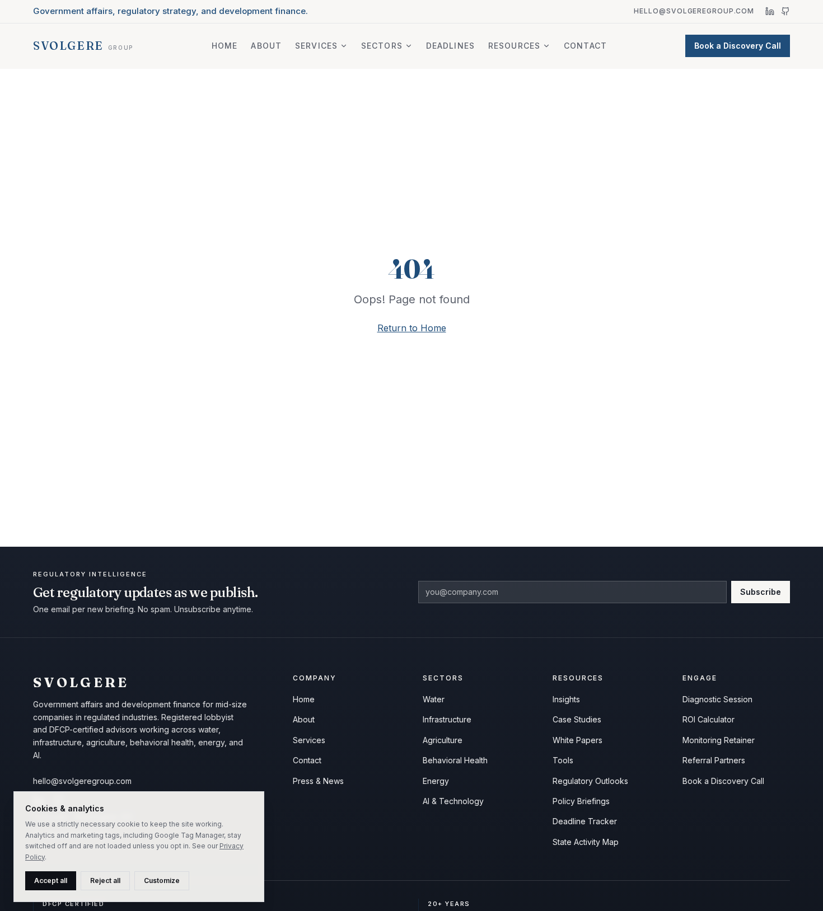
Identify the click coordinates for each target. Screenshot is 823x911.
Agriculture (442, 740)
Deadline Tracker (585, 821)
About (266, 45)
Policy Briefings (581, 801)
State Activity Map (586, 842)
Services (316, 45)
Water (434, 699)
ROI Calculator (708, 719)
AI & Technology (453, 801)
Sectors (382, 45)
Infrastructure (447, 719)
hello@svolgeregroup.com (694, 11)
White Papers (577, 740)
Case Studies (577, 719)
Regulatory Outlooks (590, 781)
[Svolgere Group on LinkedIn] (769, 11)
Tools (563, 760)
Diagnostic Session (717, 699)
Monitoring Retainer (718, 740)
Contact (585, 45)
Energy (436, 781)
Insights (566, 699)
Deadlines (450, 45)
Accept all (50, 880)
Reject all (105, 880)
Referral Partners (713, 760)
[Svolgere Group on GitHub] (785, 11)
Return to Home (411, 328)
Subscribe (760, 592)
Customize (162, 880)
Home (224, 45)
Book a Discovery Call (737, 45)
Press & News (318, 781)
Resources (514, 45)
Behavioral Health (455, 760)
